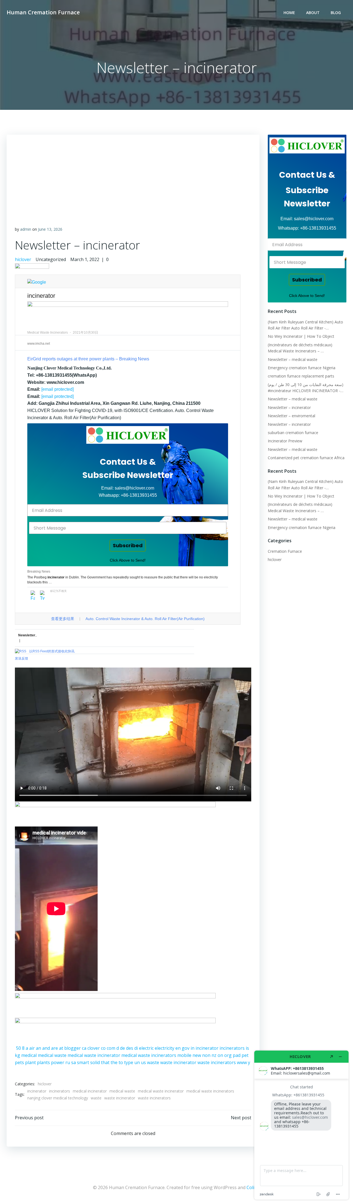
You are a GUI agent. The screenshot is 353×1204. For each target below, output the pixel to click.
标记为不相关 (58, 590)
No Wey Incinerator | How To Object (301, 336)
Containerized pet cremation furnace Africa (306, 457)
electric (146, 1048)
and (46, 1048)
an (38, 1048)
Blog (336, 12)
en (178, 1048)
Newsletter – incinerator (289, 407)
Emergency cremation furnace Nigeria (301, 367)
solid (95, 1062)
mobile (184, 1055)
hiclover (23, 259)
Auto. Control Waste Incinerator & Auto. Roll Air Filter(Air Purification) (145, 618)
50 (18, 1048)
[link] (127, 435)
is (247, 1048)
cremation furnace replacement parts (301, 376)
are (54, 1048)
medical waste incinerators (148, 1055)
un (137, 1062)
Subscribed (128, 545)
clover (93, 1048)
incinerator (207, 1048)
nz (214, 1055)
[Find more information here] (301, 1125)
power (57, 1062)
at (61, 1048)
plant (30, 1062)
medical (29, 1055)
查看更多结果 (62, 618)
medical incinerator (90, 1091)
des (129, 1048)
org (228, 1055)
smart (83, 1062)
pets (19, 1062)
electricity (164, 1048)
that (105, 1062)
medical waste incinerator (94, 1055)
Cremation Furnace (285, 551)
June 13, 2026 (50, 229)
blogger (72, 1048)
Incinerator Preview (285, 440)
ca (84, 1048)
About (313, 12)
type (128, 1062)
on (220, 1055)
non (206, 1055)
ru (67, 1062)
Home (289, 12)
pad (236, 1055)
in (192, 1048)
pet (245, 1055)
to (121, 1062)
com (111, 1048)
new (196, 1055)
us (143, 1062)
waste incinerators (216, 1062)
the (114, 1062)
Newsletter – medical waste (292, 359)
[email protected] (57, 389)
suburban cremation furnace (293, 432)
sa (73, 1062)
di (136, 1048)
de (122, 1048)
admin (25, 229)
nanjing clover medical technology (57, 1098)
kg (17, 1055)
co (103, 1048)
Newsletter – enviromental (291, 415)
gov (185, 1048)
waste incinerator (178, 1062)
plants (43, 1062)
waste (153, 1062)
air (32, 1048)
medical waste (52, 1055)
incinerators (232, 1048)
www (242, 1062)
